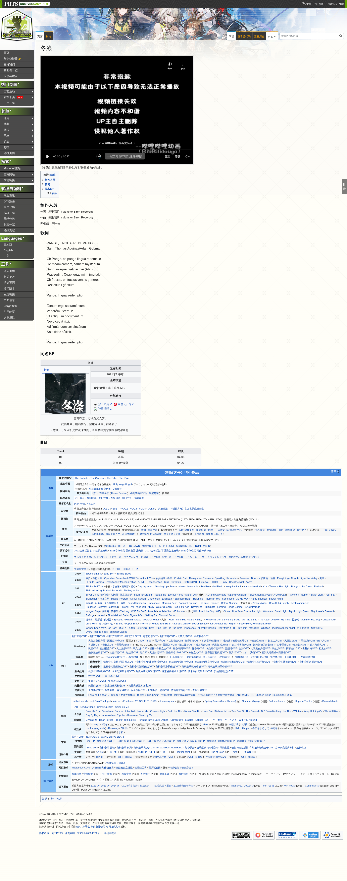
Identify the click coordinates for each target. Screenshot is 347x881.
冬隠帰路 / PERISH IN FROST (158, 546)
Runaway (113, 728)
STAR (75, 707)
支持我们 (9, 64)
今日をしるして (260, 728)
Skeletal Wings (151, 619)
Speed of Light (94, 573)
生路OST (244, 648)
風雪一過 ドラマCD (172, 557)
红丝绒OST (132, 652)
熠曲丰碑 (164, 773)
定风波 (89, 603)
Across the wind (252, 586)
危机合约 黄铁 (107, 747)
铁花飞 (122, 628)
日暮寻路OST (177, 657)
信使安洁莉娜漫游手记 (229, 530)
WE (218, 611)
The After (264, 619)
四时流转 (213, 747)
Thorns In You (212, 598)
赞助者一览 (11, 70)
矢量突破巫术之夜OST (141, 685)
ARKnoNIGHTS (245, 695)
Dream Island (329, 701)
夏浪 (321, 578)
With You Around (248, 720)
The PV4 (124, 478)
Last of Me (142, 711)
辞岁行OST (235, 652)
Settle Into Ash (181, 607)
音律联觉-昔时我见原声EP (251, 741)
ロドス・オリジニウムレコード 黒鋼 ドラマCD (134, 557)
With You (288, 785)
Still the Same (249, 619)
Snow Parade (252, 607)
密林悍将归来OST (241, 644)
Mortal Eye (128, 607)
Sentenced (228, 598)
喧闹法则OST (300, 644)
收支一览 (9, 224)
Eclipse (199, 720)
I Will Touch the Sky (203, 611)
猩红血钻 (290, 530)
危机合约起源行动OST (312, 661)
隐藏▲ (334, 471)
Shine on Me (122, 707)
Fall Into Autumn (277, 701)
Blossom (132, 715)
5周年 (124, 728)
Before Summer (229, 603)
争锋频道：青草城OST (117, 690)
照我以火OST (308, 640)
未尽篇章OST (194, 657)
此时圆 (107, 619)
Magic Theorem (119, 598)
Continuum (311, 785)
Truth (234, 752)
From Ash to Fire (177, 619)
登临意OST (108, 644)
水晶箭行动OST (214, 648)
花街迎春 (142, 628)
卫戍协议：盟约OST (158, 690)
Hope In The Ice (303, 701)
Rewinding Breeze (115, 657)
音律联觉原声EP (105, 741)
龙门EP (91, 741)
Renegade (195, 578)
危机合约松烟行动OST (181, 661)
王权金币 (199, 534)
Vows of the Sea (233, 611)
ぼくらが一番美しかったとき (221, 720)
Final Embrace (133, 619)
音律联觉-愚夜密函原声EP (161, 741)
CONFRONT (190, 582)
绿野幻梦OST (192, 640)
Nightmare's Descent (322, 611)
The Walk (145, 623)
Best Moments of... (301, 603)
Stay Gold (176, 582)
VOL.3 (133, 508)
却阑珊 (114, 594)
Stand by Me (145, 715)
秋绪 (166, 582)
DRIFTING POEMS (89, 736)
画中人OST (323, 640)
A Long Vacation (237, 594)
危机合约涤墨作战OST (220, 666)
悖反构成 (254, 628)
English (8, 250)
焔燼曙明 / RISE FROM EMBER (193, 546)
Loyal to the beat (97, 695)
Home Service (119, 493)
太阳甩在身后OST (260, 648)
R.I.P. (165, 752)
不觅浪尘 (145, 773)
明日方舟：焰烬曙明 (133, 498)
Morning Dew (169, 603)
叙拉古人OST (275, 640)
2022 (93, 785)
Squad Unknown (137, 603)
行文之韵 (104, 598)
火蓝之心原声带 (96, 640)
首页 (6, 52)
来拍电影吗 (98, 534)
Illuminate (209, 607)
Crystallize (91, 720)
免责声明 (70, 833)
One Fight (161, 628)
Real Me (205, 586)
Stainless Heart (183, 598)
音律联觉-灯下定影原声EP (130, 741)
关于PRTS (57, 833)
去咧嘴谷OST (242, 657)
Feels (173, 586)
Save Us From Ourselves (99, 711)
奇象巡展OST (199, 690)
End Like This (174, 711)
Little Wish (91, 623)
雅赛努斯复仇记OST (216, 652)
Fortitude (128, 701)
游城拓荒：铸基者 (116, 763)
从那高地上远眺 (266, 578)
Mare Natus (194, 619)
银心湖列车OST (181, 648)
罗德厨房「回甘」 (205, 530)
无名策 (132, 628)
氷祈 (120, 732)
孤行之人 (302, 530)
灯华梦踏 (190, 747)
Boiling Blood (123, 573)
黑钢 (143, 530)
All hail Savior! (138, 598)
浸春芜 (105, 611)
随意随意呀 (126, 594)
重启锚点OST (112, 676)
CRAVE (91, 504)
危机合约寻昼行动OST (207, 661)
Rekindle (198, 598)
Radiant (318, 586)
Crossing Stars (105, 707)
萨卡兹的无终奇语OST (200, 671)
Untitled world (79, 701)
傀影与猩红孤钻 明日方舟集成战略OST (252, 747)
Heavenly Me (212, 619)
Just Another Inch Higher (223, 623)
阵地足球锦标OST (180, 690)
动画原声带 (160, 756)
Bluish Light (316, 594)
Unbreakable (108, 715)
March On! (191, 594)
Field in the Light (95, 590)
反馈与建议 (11, 76)
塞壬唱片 (103, 404)
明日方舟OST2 (97, 636)
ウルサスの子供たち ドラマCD (90, 557)
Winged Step (93, 611)
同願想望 (225, 747)
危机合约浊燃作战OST (115, 666)
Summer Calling (118, 631)
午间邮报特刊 (81, 569)
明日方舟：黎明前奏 (86, 498)
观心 (133, 586)
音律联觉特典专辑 (284, 747)
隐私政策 (44, 833)
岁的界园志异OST (223, 671)
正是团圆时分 (129, 534)
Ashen (164, 720)
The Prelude (81, 478)
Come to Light (157, 711)
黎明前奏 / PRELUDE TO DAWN (122, 546)
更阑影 (125, 586)
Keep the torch (234, 586)
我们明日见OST (259, 657)
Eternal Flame (175, 594)
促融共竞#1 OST (97, 680)
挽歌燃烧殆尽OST (98, 652)
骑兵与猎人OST (318, 644)
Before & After (259, 603)
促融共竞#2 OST (117, 680)
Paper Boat (131, 623)
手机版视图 (110, 833)
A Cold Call (280, 594)
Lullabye (204, 582)
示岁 (88, 578)
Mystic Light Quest (299, 611)
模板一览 (9, 212)
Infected (117, 701)
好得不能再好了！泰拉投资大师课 (216, 695)
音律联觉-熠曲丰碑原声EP (221, 741)
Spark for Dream (143, 594)
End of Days (217, 752)
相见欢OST (325, 648)
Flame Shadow (258, 598)
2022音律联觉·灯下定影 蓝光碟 (91, 550)
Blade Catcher (235, 607)
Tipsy (224, 582)
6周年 (274, 728)
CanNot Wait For (160, 747)
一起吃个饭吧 (328, 530)
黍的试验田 (155, 767)
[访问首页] (17, 26)
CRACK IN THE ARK (146, 701)
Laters (204, 724)
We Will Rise (331, 711)
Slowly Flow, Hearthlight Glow (254, 623)
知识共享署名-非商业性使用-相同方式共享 (98, 826)
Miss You (141, 607)
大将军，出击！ (214, 534)
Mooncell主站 (12, 168)
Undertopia (154, 598)
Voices (181, 586)
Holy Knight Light (122, 484)
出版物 (49, 535)
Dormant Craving (188, 603)
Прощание (160, 594)
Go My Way (242, 598)
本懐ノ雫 (234, 724)
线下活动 (48, 781)
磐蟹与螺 (154, 493)
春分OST (133, 657)
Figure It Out (136, 615)
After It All (130, 711)
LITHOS (215, 582)
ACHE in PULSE (147, 752)
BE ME (113, 752)
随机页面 (9, 153)
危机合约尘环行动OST (259, 661)
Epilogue (118, 619)
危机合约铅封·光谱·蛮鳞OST (152, 661)
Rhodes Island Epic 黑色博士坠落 (273, 695)
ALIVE (141, 582)
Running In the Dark (149, 720)
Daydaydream (145, 586)
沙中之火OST (95, 676)
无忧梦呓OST (156, 652)
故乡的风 (160, 578)
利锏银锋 (272, 530)
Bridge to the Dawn (301, 586)
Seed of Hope (87, 707)
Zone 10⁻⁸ (109, 573)
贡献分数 (9, 218)
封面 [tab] (46, 369)
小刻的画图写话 (138, 493)
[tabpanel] (65, 394)
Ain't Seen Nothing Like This (276, 711)
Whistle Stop (165, 611)
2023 (103, 785)
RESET (115, 508)
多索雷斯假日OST (211, 640)
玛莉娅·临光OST (221, 644)
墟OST (143, 652)
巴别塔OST (231, 648)
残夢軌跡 (301, 747)
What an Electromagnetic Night (278, 628)
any (96, 724)
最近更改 (9, 195)
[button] (272, 36)
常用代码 (9, 207)
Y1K (265, 586)
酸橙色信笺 (317, 628)
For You (267, 785)
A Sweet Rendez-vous (260, 594)
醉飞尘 (105, 594)
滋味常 (89, 619)
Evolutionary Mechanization (121, 582)
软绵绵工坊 (141, 767)
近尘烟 (98, 603)
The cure (204, 603)
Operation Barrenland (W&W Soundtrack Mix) (129, 578)
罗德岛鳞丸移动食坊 (103, 767)
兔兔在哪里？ (111, 603)
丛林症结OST (308, 657)
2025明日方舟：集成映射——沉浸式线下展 (145, 785)
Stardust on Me (181, 623)
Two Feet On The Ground (245, 711)
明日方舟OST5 (168, 636)
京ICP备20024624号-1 (89, 833)
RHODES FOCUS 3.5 (123, 569)
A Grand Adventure (216, 594)
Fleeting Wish (183, 752)
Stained (215, 603)
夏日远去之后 (240, 628)
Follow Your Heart (161, 623)
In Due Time (175, 628)
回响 (74, 736)
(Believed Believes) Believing (102, 607)
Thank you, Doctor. (241, 785)
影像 (50, 488)
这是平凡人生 (113, 534)
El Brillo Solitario (95, 582)
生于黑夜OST (284, 644)
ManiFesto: (218, 586)
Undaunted (329, 619)
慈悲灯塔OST (150, 636)
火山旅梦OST (123, 648)
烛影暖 (98, 619)
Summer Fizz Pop (310, 619)
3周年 (104, 724)
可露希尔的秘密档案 (100, 488)
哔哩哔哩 (103, 408)
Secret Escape (200, 623)
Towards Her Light (279, 586)
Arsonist (152, 611)
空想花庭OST (107, 648)
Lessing (221, 607)
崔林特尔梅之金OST (160, 648)
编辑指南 (9, 201)
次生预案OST (138, 690)
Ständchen (92, 598)
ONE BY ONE (138, 611)
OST (120, 756)
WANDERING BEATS (112, 736)
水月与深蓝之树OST (123, 671)
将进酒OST (94, 644)
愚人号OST (161, 640)
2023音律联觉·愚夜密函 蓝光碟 (126, 550)
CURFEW (79, 504)
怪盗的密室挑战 (124, 767)
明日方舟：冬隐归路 (109, 498)
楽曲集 (128, 756)
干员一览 (9, 103)
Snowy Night (276, 598)
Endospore (154, 603)
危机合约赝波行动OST (286, 661)
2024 (113, 785)
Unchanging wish (95, 728)
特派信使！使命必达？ (181, 767)
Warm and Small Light (275, 611)
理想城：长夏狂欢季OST (236, 640)
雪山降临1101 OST (176, 652)
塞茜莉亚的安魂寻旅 (151, 534)
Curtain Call (180, 578)
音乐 (50, 665)
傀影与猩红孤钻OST (99, 671)
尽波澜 (115, 586)
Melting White (131, 590)
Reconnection (154, 582)
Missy (151, 607)
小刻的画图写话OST (217, 756)
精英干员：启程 (172, 534)
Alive (100, 752)
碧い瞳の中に (106, 623)
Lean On (207, 711)
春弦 (169, 578)
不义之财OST (140, 648)
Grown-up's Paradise (181, 720)
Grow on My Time (280, 619)
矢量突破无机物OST (116, 685)
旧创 (281, 530)
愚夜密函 (126, 773)
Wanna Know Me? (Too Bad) (101, 628)
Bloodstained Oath (118, 615)
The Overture (97, 478)
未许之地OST (196, 652)
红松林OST (225, 657)
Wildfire (297, 711)
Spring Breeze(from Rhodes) (220, 701)
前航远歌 (201, 747)
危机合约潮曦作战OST (142, 666)
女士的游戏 (303, 628)
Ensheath (167, 598)
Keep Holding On (313, 711)
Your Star (330, 594)
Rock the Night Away (240, 582)
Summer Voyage (251, 701)
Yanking (124, 611)
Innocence (190, 628)
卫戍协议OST (95, 690)
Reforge (90, 615)
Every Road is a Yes (97, 631)
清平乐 (114, 611)
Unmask (101, 615)
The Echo (112, 478)
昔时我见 (183, 773)
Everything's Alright (287, 578)
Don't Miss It (224, 628)
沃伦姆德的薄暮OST (264, 644)
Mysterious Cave (81, 767)
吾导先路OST (123, 644)
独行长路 (97, 578)
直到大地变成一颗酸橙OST (276, 652)
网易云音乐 (125, 404)
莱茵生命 (152, 530)
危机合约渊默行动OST (233, 661)
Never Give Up (192, 711)
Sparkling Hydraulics (226, 578)
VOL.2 (124, 508)
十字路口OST (291, 657)
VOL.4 (142, 508)
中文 (6, 255)
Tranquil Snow (167, 615)
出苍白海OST (309, 648)
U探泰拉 (117, 488)
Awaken (294, 594)
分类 (44, 798)
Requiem (208, 578)
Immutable (192, 586)
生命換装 (249, 752)
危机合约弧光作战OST (194, 666)
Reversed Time (248, 578)
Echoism (179, 611)
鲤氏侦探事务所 (100, 493)
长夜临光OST (258, 640)
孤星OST (93, 648)
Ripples (121, 715)
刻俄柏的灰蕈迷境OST (148, 671)
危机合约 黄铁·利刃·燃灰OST (119, 661)
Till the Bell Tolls (94, 586)
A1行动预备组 (186, 530)
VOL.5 (151, 508)
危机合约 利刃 (124, 747)
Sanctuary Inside (231, 619)
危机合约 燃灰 (141, 747)
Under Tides (144, 640)
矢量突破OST (95, 685)
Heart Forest (106, 720)
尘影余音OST (176, 640)
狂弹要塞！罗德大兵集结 (121, 695)
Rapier (304, 594)
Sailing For (151, 615)
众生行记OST (117, 652)
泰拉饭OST (278, 648)
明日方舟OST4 (133, 636)
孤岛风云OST (203, 644)
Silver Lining (92, 594)
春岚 (123, 603)
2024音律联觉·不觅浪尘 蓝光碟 (162, 550)
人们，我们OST (251, 652)
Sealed (119, 623)
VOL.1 (106, 508)
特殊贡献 (9, 230)
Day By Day (92, 715)
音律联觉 (76, 773)
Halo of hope (242, 728)
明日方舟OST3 (115, 636)
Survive (119, 711)
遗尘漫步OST (186, 644)
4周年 (245, 724)
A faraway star (167, 701)
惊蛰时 (295, 619)
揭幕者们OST (293, 648)
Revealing (196, 607)
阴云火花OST (210, 657)
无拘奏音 (260, 530)
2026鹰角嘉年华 (182, 785)
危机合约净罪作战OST (168, 666)
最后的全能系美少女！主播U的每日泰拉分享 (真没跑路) (166, 695)
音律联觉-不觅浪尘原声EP (191, 741)
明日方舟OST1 (80, 636)
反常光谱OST (185, 636)
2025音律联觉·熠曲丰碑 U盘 (196, 550)
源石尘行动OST (115, 640)
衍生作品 (191, 472)
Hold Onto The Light (100, 701)
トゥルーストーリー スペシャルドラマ (206, 557)
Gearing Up (161, 586)
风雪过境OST (291, 640)
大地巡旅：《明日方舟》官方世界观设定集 (181, 508)
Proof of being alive (125, 720)
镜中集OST (276, 657)
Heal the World (114, 590)
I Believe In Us (222, 711)
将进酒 (99, 756)
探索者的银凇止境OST (174, 671)
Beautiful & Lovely (279, 603)
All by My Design (207, 628)
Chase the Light (252, 611)
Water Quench (164, 607)
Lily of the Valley (308, 578)
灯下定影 (107, 773)
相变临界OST (201, 636)
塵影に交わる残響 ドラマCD (244, 557)
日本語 (8, 244)
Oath (151, 628)
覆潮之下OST (170, 644)
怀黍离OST (198, 648)
